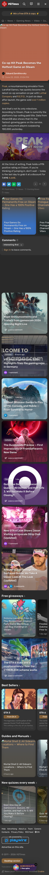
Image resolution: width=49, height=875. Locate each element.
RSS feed (29, 832)
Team (30, 829)
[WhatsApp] (14, 184)
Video (37, 20)
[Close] (45, 4)
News (10, 20)
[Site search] (24, 4)
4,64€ (12, 177)
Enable (41, 871)
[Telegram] (19, 184)
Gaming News (23, 20)
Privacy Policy (17, 832)
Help (4, 829)
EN (38, 832)
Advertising (12, 829)
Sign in (7, 250)
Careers (37, 829)
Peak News (9, 189)
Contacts (6, 832)
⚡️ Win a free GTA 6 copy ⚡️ (24, 13)
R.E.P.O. (21, 96)
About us (22, 829)
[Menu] (38, 4)
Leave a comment (15, 330)
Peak (4, 86)
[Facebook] (4, 184)
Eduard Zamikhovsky (16, 73)
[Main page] (10, 4)
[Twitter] (9, 184)
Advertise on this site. (13, 847)
